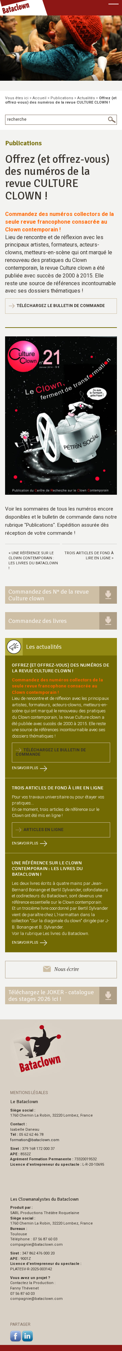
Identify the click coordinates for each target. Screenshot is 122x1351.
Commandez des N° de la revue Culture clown (48, 595)
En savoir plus (25, 768)
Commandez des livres (37, 620)
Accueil (39, 98)
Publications (61, 98)
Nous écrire (66, 969)
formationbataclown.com (34, 1140)
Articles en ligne (42, 829)
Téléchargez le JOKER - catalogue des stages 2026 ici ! (51, 995)
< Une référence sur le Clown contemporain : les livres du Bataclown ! (33, 560)
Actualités (86, 98)
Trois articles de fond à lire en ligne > (89, 555)
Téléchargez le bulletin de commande (60, 305)
